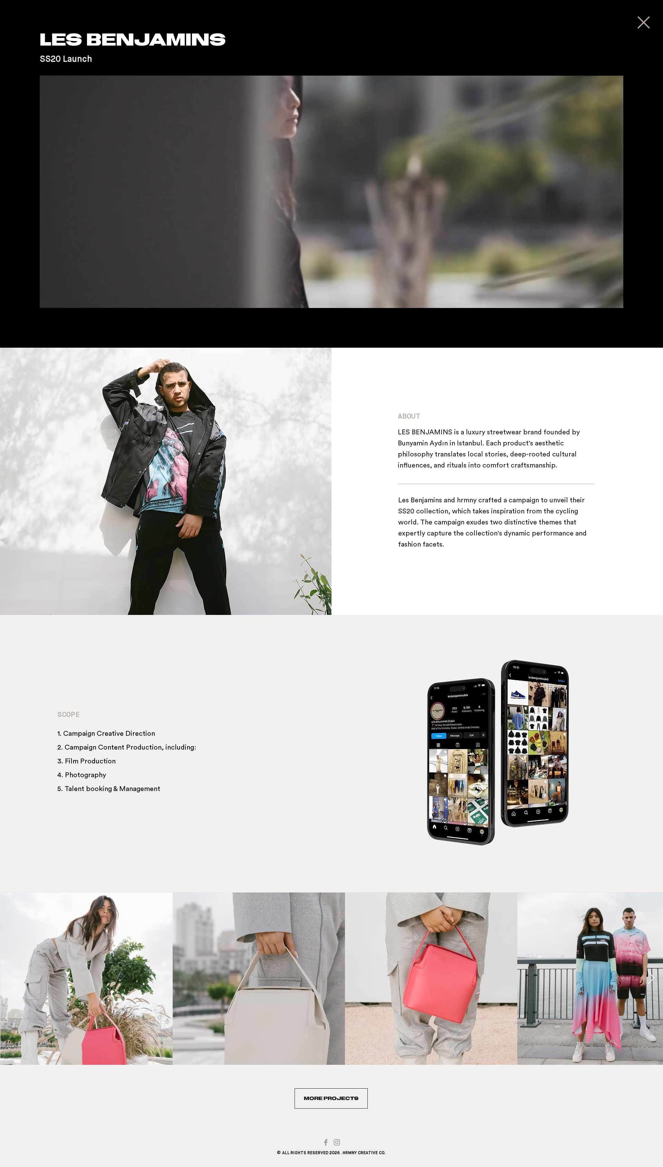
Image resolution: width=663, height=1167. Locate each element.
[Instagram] (337, 1142)
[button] (331, 299)
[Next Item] (651, 978)
